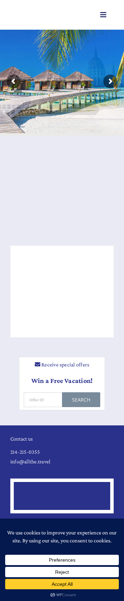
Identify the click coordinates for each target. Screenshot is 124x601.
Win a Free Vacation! (62, 380)
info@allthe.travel (30, 461)
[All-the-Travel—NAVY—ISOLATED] (35, 13)
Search (81, 399)
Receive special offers (65, 364)
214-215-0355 (25, 452)
